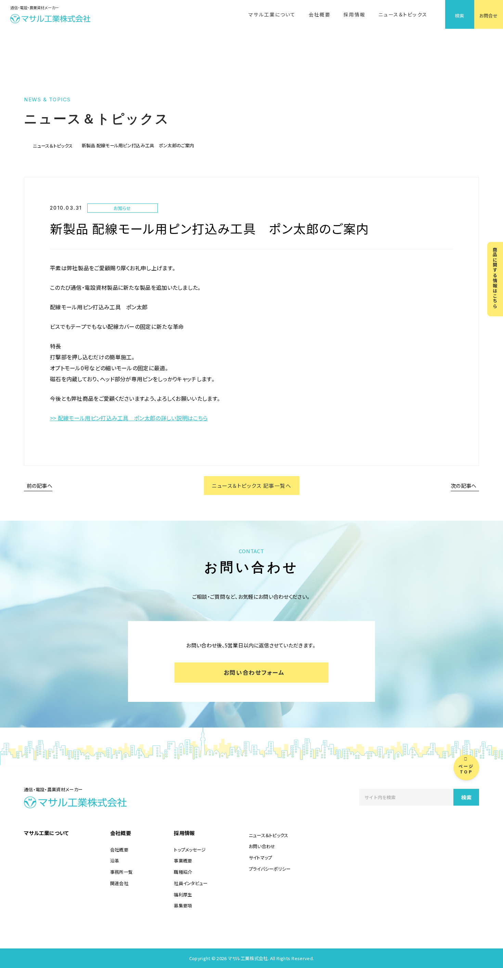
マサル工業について (272, 14)
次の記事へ (464, 485)
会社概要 (320, 14)
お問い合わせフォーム (254, 672)
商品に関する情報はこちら (495, 278)
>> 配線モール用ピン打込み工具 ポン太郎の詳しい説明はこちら (129, 418)
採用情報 (354, 14)
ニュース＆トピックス (402, 14)
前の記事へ (39, 485)
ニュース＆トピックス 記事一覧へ (251, 485)
